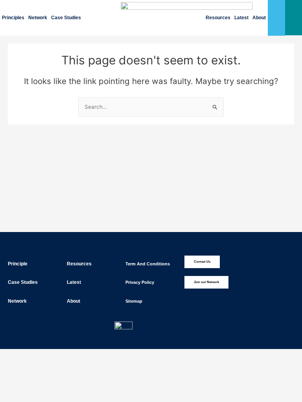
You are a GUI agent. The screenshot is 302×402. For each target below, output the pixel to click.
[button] (293, 17)
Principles (13, 17)
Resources (218, 17)
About (259, 17)
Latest (241, 17)
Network (37, 17)
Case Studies (66, 17)
